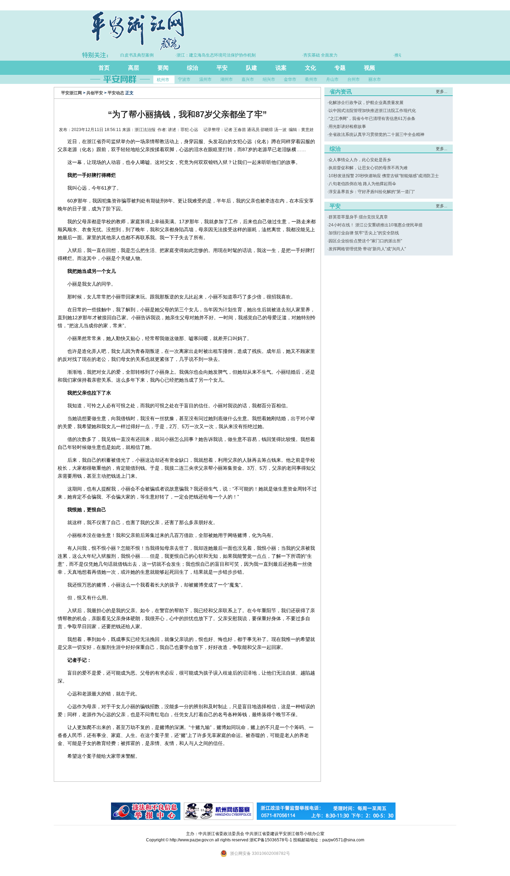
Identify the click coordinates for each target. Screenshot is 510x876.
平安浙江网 (71, 92)
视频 (369, 68)
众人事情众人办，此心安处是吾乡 (360, 159)
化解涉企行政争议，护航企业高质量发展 (366, 102)
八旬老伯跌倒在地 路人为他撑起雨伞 (362, 183)
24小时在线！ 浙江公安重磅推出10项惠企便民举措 (376, 225)
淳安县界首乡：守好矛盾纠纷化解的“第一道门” (372, 191)
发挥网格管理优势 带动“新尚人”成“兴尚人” (367, 248)
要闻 (163, 68)
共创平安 (94, 92)
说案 (281, 68)
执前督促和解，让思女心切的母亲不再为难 (368, 167)
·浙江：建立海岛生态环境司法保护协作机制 (203, 55)
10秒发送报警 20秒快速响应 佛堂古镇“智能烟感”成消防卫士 (384, 175)
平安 (222, 68)
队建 (251, 68)
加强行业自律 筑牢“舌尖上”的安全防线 (364, 233)
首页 (104, 68)
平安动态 (116, 92)
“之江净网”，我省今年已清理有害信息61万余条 (372, 118)
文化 (310, 68)
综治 (192, 68)
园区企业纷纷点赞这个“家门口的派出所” (365, 240)
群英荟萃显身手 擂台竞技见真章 (358, 217)
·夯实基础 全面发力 (307, 55)
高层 (133, 68)
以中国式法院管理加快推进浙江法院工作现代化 (372, 110)
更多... (441, 91)
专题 (340, 68)
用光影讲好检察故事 (347, 126)
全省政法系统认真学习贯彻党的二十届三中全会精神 (376, 134)
